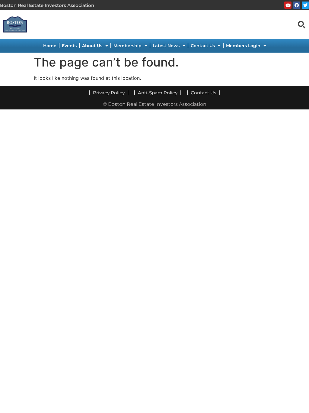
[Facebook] (296, 5)
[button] (301, 24)
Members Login (243, 45)
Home (49, 45)
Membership (127, 45)
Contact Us (203, 45)
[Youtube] (287, 5)
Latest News (166, 45)
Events (69, 45)
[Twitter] (305, 5)
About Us (92, 45)
